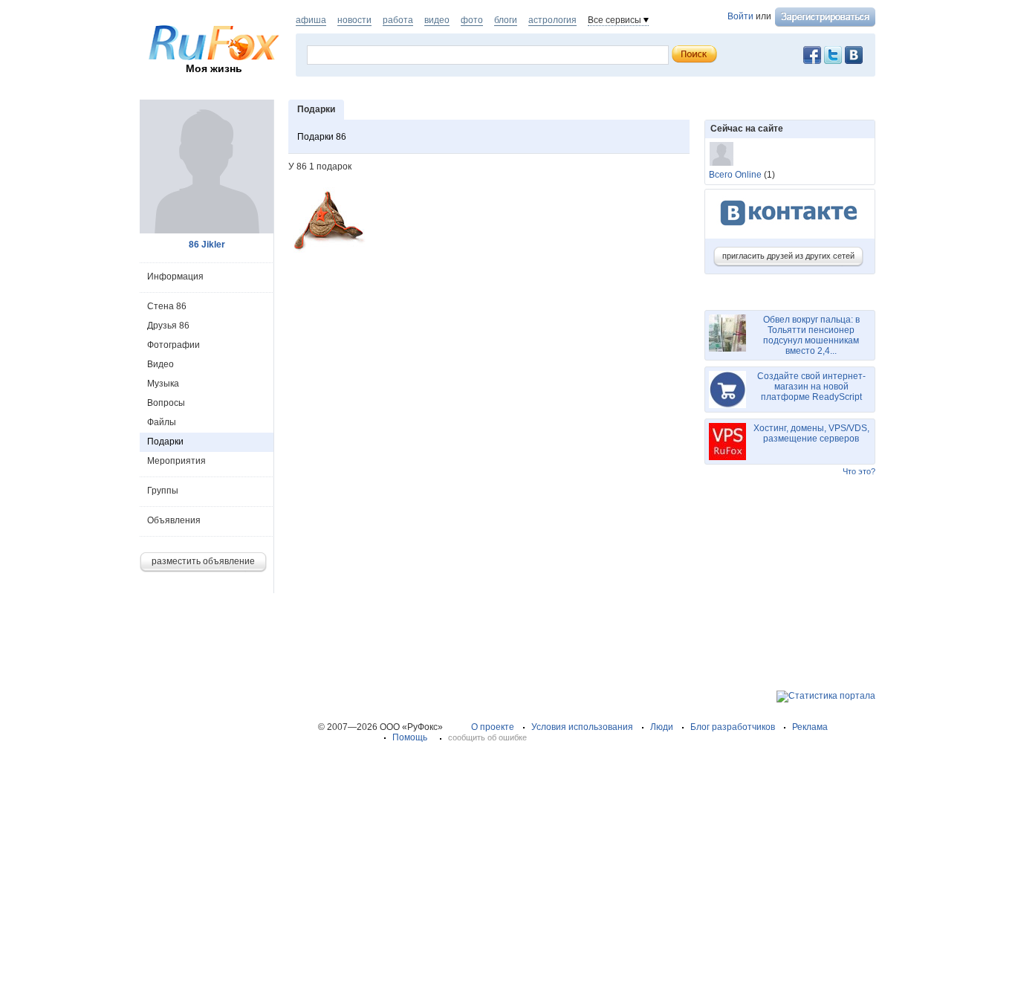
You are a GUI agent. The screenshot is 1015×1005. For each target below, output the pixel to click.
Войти (740, 16)
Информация (175, 276)
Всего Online (735, 174)
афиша (311, 20)
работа (398, 20)
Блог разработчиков (732, 727)
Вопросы (166, 403)
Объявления (174, 520)
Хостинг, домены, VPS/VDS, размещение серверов (811, 433)
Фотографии (173, 345)
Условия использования (582, 727)
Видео (160, 364)
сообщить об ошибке (487, 737)
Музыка (163, 383)
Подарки (165, 441)
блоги (505, 20)
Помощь (409, 737)
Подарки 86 (321, 137)
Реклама (810, 727)
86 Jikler (207, 244)
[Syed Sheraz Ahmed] (721, 154)
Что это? (859, 471)
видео (437, 20)
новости (354, 20)
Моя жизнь (214, 68)
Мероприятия (176, 461)
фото (472, 20)
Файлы (161, 422)
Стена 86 (167, 306)
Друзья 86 (168, 325)
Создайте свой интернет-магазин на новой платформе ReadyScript (811, 386)
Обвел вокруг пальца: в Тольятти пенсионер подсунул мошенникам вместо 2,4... (811, 335)
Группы (162, 490)
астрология (552, 20)
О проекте (492, 727)
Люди (661, 727)
